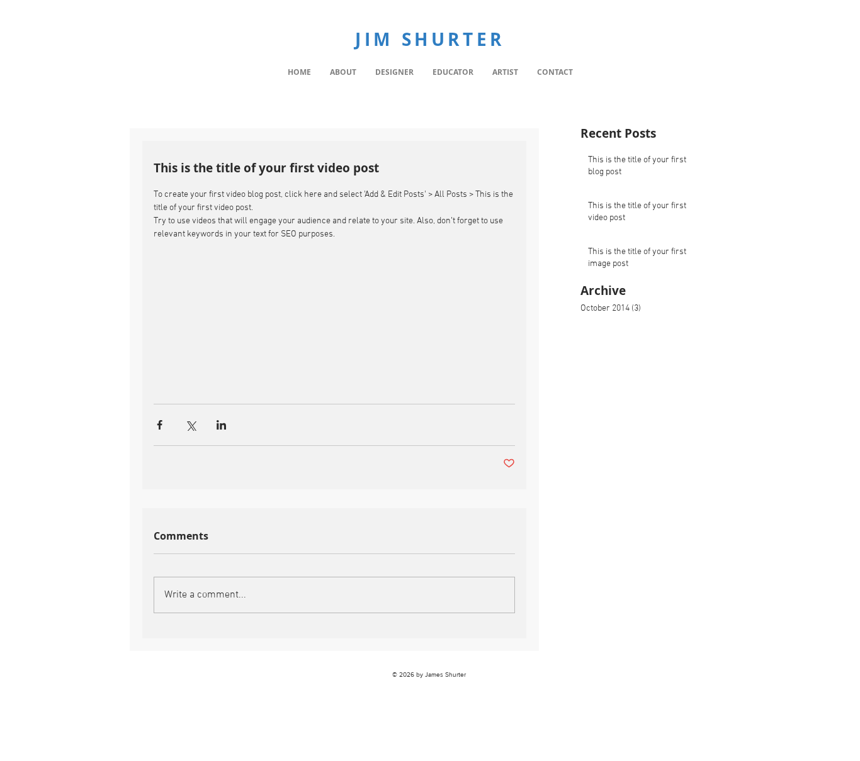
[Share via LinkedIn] (221, 425)
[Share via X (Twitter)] (190, 425)
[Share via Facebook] (160, 425)
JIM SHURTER (430, 39)
